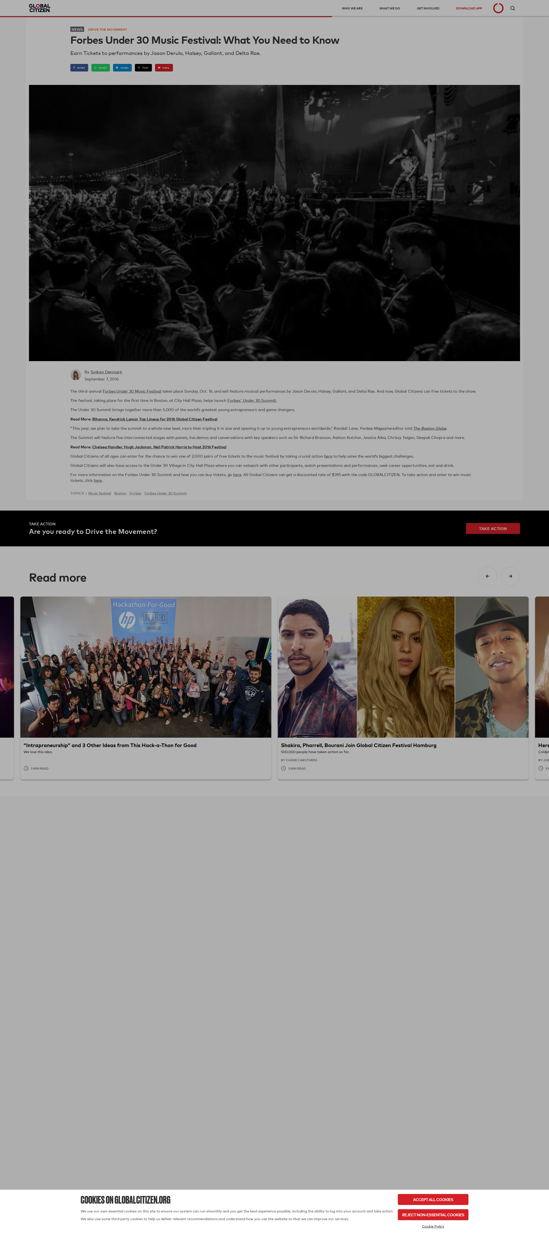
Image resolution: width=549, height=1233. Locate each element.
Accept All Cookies (433, 1199)
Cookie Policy (433, 1226)
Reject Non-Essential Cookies (433, 1214)
